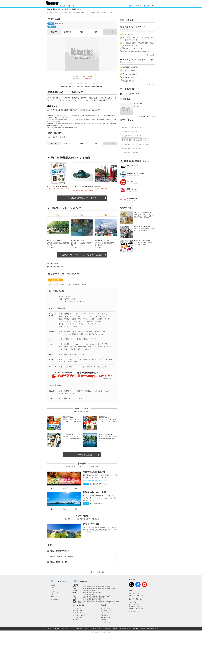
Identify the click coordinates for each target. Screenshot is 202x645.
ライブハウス (102, 359)
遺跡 (89, 346)
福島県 (107, 586)
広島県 (84, 598)
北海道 (75, 585)
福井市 (79, 9)
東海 (74, 592)
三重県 (94, 592)
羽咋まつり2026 (128, 34)
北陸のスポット (81, 12)
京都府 (89, 596)
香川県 (84, 600)
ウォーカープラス (52, 12)
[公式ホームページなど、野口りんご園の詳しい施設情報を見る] (82, 86)
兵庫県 (94, 596)
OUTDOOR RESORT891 (130, 67)
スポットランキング (79, 615)
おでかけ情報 (150, 6)
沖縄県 (117, 602)
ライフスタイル (54, 592)
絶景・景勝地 (63, 346)
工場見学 (100, 319)
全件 (60, 314)
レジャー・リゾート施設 (93, 321)
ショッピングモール (85, 331)
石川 (52, 488)
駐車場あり (68, 391)
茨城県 (113, 588)
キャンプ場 (53, 284)
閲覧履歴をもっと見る (147, 116)
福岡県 (84, 602)
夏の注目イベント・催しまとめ (131, 127)
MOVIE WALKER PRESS (136, 609)
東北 (74, 587)
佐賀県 (89, 602)
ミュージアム (52, 340)
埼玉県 (99, 588)
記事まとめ (53, 596)
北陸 (48, 9)
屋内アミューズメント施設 (68, 326)
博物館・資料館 (76, 339)
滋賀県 (108, 596)
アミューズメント (52, 314)
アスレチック (90, 367)
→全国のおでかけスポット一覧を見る (71, 301)
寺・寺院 (105, 344)
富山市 (69, 9)
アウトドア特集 (91, 524)
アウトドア (52, 367)
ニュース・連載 (136, 6)
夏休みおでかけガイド (107, 617)
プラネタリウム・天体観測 (130, 152)
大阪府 (84, 596)
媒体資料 (115, 629)
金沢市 (58, 9)
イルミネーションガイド (108, 622)
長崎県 (94, 602)
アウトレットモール (79, 284)
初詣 (65, 349)
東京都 (84, 588)
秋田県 (98, 586)
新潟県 (94, 590)
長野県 (89, 590)
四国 (74, 600)
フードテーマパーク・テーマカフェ (71, 321)
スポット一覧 (77, 612)
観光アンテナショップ (96, 334)
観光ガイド (76, 619)
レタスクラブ (132, 602)
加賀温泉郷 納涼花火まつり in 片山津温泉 (136, 51)
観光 (50, 344)
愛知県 (84, 592)
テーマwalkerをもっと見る (81, 455)
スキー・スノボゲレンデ (81, 324)
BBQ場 (62, 284)
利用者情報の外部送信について (149, 629)
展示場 (94, 324)
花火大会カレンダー (106, 615)
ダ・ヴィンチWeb (134, 604)
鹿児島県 (112, 602)
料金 (81, 32)
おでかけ (53, 585)
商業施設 (52, 331)
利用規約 (56, 629)
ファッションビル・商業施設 (68, 334)
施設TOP (54, 32)
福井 (75, 488)
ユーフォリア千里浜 (129, 70)
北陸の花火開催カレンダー (95, 484)
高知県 (98, 600)
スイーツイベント (143, 144)
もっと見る (150, 54)
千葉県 (95, 588)
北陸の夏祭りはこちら (93, 503)
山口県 (94, 598)
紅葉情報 (103, 619)
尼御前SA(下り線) (128, 81)
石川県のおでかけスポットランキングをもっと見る (81, 255)
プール (107, 319)
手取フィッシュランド (130, 74)
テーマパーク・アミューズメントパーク (94, 314)
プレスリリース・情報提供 (102, 629)
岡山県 (89, 598)
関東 (74, 589)
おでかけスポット (67, 12)
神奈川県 (89, 588)
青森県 (89, 586)
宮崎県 (107, 602)
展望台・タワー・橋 (104, 346)
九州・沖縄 (77, 602)
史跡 (94, 346)
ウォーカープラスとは (135, 593)
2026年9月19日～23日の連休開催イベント (135, 140)
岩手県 (94, 586)
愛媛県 (89, 600)
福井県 (74, 9)
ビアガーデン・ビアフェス (130, 131)
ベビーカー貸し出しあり (67, 393)
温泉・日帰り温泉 (70, 354)
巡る (80, 398)
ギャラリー (93, 339)
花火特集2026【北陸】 (94, 471)
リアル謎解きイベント (129, 144)
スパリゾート (82, 354)
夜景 (79, 349)
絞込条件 (52, 391)
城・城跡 (73, 346)
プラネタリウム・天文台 (86, 319)
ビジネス (53, 594)
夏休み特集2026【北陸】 (96, 492)
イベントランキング (79, 610)
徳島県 (94, 600)
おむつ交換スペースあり (102, 391)
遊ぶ (60, 398)
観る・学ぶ (68, 398)
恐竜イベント (137, 148)
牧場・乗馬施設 (64, 319)
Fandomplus (55, 599)
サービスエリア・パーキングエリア (82, 344)
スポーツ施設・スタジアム (87, 359)
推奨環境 (79, 629)
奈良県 (98, 596)
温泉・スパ (52, 354)
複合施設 (83, 334)
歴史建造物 (82, 346)
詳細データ (67, 32)
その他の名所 (87, 349)
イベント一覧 (77, 608)
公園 (68, 284)
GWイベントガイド (106, 612)
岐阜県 (89, 592)
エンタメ (52, 359)
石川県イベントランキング (134, 27)
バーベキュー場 (79, 367)
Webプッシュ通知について (136, 595)
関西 (74, 596)
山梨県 (84, 590)
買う (75, 398)
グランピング (101, 367)
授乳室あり (88, 391)
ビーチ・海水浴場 (65, 324)
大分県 (103, 602)
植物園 (74, 319)
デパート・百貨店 (70, 331)
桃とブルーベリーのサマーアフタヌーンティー (137, 48)
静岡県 (98, 592)
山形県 (103, 586)
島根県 (103, 598)
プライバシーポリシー (68, 629)
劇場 (110, 359)
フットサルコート (70, 359)
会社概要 (135, 629)
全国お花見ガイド (106, 610)
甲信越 (75, 590)
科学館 (85, 339)
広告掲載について (125, 629)
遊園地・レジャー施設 (71, 314)
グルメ (52, 587)
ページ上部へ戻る (98, 572)
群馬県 (104, 588)
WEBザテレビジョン (134, 606)
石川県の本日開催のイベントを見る (82, 198)
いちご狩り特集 (105, 608)
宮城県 (84, 586)
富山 (64, 488)
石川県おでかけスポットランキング (138, 60)
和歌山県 (103, 596)
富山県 (64, 9)
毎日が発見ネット (134, 611)
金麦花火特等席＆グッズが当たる (94, 480)
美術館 (66, 339)
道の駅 (66, 344)
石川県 (53, 9)
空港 (60, 349)
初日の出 (72, 349)
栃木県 (108, 588)
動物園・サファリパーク (67, 316)
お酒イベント (126, 148)
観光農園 (62, 137)
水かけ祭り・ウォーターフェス (131, 136)
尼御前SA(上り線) (128, 77)
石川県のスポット (95, 12)
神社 (98, 344)
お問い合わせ (88, 629)
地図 (95, 32)
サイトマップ (47, 629)
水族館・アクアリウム (85, 316)
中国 (74, 598)
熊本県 (98, 602)
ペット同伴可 (78, 391)
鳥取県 (98, 598)
